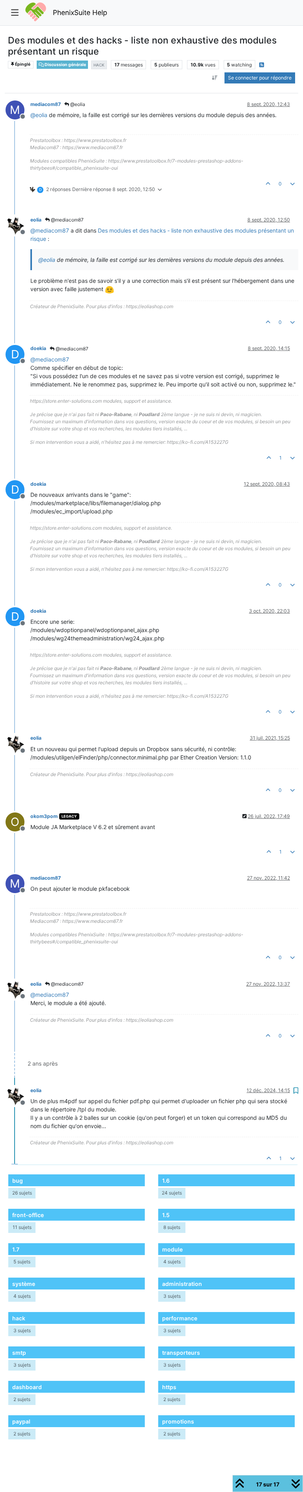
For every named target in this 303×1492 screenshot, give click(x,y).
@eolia (77, 104)
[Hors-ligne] (18, 225)
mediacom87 (45, 104)
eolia (35, 220)
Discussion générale (65, 64)
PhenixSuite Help (80, 12)
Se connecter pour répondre (260, 78)
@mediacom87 (67, 220)
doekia (38, 348)
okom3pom (44, 816)
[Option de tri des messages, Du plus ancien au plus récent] (214, 77)
